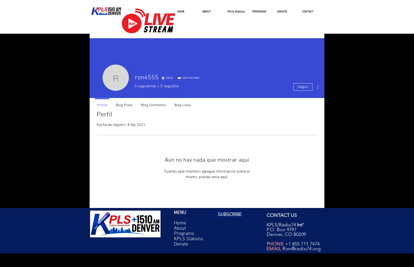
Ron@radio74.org (301, 248)
